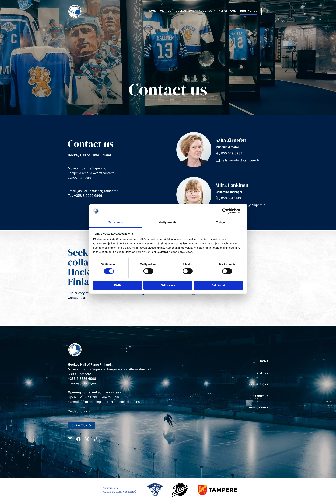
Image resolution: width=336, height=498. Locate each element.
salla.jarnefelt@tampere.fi (240, 160)
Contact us (78, 425)
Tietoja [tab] (220, 222)
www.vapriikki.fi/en (82, 383)
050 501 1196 (231, 198)
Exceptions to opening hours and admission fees (104, 402)
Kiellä (117, 285)
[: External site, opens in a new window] (227, 211)
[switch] (148, 271)
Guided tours (77, 411)
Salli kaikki (218, 285)
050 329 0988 (231, 153)
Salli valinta (168, 285)
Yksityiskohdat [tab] (168, 222)
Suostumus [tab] (115, 222)
